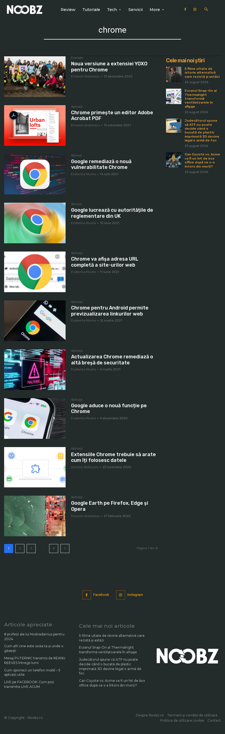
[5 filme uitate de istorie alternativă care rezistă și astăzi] (173, 74)
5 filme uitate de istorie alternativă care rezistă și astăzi (202, 73)
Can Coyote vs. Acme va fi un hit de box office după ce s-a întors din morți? (202, 160)
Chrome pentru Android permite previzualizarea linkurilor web (109, 311)
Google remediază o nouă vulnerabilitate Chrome (101, 164)
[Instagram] (195, 9)
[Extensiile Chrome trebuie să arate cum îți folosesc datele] (35, 467)
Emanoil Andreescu (85, 76)
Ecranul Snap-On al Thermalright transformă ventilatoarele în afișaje (200, 98)
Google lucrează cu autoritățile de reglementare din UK (112, 213)
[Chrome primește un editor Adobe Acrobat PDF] (35, 125)
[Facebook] (185, 9)
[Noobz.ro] (24, 9)
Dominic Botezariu (85, 467)
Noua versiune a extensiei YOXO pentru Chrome (109, 67)
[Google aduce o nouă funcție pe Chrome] (35, 418)
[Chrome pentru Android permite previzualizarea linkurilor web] (35, 320)
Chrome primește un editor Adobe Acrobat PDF (112, 116)
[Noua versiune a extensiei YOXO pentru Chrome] (35, 76)
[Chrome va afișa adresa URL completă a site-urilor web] (35, 272)
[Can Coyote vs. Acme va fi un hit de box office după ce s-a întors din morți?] (173, 160)
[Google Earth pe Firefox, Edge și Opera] (35, 516)
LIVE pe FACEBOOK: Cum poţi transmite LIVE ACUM (29, 684)
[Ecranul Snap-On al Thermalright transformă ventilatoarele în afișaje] (173, 96)
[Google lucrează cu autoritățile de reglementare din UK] (35, 223)
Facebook (101, 594)
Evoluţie (77, 58)
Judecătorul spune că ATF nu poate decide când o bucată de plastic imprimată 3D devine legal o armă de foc (202, 130)
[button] (206, 9)
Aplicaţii (77, 106)
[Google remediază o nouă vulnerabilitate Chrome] (35, 174)
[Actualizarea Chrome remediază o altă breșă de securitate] (35, 369)
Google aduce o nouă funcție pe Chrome (109, 409)
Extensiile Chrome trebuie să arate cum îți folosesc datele (113, 457)
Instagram (135, 594)
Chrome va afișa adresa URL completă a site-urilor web (104, 262)
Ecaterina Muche (83, 174)
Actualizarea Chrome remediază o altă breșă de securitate (112, 360)
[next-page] (64, 548)
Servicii (76, 155)
